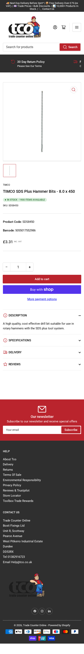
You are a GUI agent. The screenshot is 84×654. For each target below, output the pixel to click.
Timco (6, 185)
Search (72, 47)
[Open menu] (76, 27)
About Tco (9, 459)
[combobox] (42, 47)
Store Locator (12, 495)
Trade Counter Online (35, 625)
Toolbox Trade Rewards (18, 501)
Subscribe (70, 430)
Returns (8, 469)
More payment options (42, 299)
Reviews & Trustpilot (16, 490)
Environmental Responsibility (22, 480)
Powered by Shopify (59, 625)
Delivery (8, 464)
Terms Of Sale (12, 475)
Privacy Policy (12, 485)
